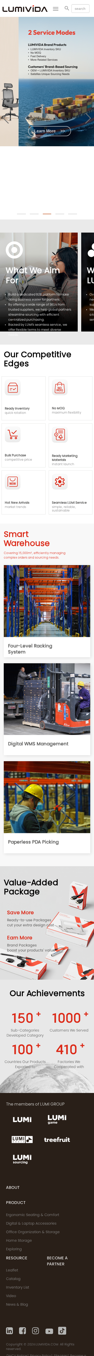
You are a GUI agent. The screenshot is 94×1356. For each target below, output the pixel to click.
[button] (21, 213)
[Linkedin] (10, 1331)
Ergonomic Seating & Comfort (32, 1215)
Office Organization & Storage (33, 1232)
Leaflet (12, 1270)
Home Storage (19, 1241)
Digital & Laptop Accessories (31, 1224)
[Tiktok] (62, 1331)
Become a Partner (57, 1261)
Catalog (13, 1279)
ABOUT (13, 1188)
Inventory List (17, 1288)
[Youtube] (49, 1331)
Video (11, 1296)
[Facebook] (23, 1331)
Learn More (31, 131)
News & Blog (17, 1305)
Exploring (14, 1249)
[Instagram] (36, 1331)
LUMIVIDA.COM (47, 1344)
